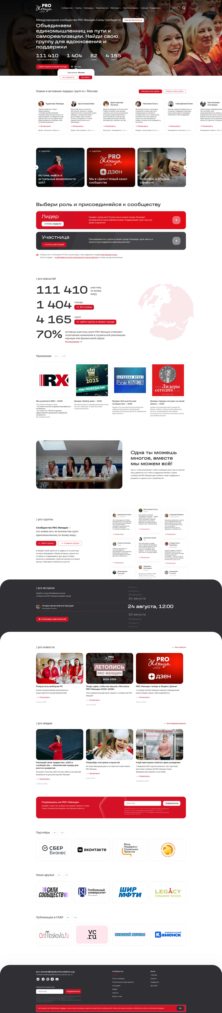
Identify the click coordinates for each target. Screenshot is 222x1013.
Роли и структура (118, 978)
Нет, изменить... (68, 77)
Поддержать (155, 982)
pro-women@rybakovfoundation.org (55, 972)
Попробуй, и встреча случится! (103, 763)
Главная (115, 975)
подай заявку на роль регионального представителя (76, 257)
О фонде (144, 8)
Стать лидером (53, 224)
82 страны (85, 307)
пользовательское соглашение (144, 810)
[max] (47, 979)
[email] (57, 979)
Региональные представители (123, 982)
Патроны (154, 978)
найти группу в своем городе (96, 322)
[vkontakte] (38, 979)
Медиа (114, 989)
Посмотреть (46, 126)
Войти (174, 8)
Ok (180, 1008)
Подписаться (171, 803)
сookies (63, 1008)
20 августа (132, 627)
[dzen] (52, 979)
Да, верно (85, 77)
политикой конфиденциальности (133, 812)
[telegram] (43, 979)
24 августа (137, 598)
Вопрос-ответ (117, 996)
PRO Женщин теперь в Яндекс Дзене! (156, 687)
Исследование (72, 342)
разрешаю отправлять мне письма (159, 812)
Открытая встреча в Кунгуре (58, 606)
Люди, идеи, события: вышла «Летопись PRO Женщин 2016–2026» (107, 688)
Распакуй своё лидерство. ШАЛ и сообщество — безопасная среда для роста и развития (57, 765)
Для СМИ (154, 986)
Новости (115, 993)
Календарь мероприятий (54, 619)
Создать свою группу (174, 91)
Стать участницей (55, 244)
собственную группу (108, 255)
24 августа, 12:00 (150, 606)
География (116, 986)
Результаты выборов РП (49, 687)
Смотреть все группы (150, 91)
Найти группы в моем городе (53, 67)
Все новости (180, 647)
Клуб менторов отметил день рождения (158, 763)
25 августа (132, 587)
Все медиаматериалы (176, 723)
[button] (176, 220)
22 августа (137, 614)
